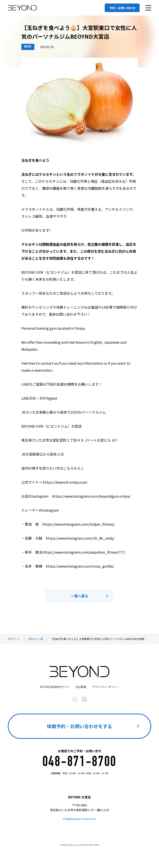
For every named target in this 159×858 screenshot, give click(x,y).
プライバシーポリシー (105, 687)
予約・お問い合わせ (122, 8)
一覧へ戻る (79, 595)
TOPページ (14, 639)
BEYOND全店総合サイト (55, 687)
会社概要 (80, 687)
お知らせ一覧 (35, 639)
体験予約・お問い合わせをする (79, 726)
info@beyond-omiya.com (79, 819)
